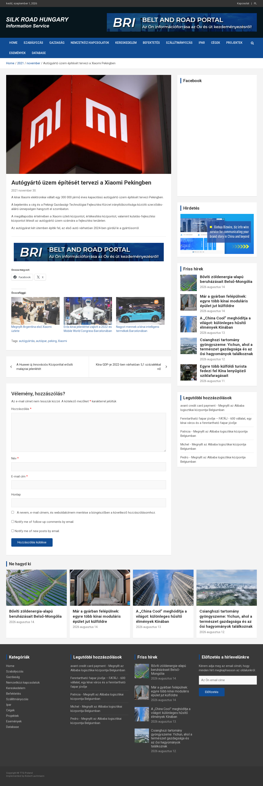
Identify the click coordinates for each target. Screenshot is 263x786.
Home (13, 42)
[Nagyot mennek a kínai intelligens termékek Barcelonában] (140, 311)
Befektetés (151, 42)
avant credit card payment (198, 405)
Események (17, 53)
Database (39, 53)
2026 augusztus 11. (212, 381)
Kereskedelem (126, 42)
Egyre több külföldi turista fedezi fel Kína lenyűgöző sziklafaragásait (223, 371)
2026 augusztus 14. (212, 287)
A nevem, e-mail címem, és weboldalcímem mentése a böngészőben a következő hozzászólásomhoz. (86, 512)
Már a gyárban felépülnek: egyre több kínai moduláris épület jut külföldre (224, 301)
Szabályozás (33, 42)
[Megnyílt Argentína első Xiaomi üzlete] (35, 311)
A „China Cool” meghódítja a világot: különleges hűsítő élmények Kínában (225, 323)
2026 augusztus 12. (212, 359)
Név (15, 458)
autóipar (41, 341)
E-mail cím (19, 476)
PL (255, 3)
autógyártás (27, 341)
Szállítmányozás (179, 42)
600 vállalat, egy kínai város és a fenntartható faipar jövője (98, 682)
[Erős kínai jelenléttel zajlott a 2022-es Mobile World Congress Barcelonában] (88, 311)
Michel (184, 444)
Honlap (16, 494)
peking (52, 341)
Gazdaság (57, 42)
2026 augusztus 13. (212, 332)
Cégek (215, 42)
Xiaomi (62, 341)
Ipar (202, 42)
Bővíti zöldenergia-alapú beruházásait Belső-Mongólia (226, 279)
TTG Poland (26, 773)
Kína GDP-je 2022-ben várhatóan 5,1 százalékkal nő (128, 367)
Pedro (184, 457)
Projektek (234, 42)
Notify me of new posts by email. (37, 531)
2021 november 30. (23, 190)
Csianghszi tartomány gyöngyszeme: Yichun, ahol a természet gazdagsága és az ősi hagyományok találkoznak (226, 346)
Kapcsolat (243, 3)
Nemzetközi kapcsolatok (90, 42)
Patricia (185, 431)
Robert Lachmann (34, 776)
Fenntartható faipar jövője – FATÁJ (203, 418)
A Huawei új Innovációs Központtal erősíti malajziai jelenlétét (44, 367)
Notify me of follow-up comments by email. (44, 522)
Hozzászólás (21, 409)
